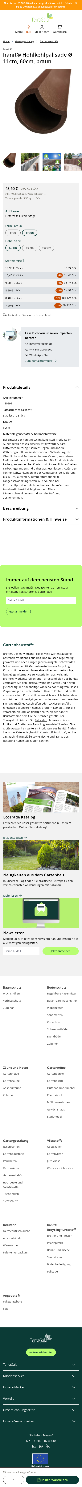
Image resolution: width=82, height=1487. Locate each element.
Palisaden (41, 720)
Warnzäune (10, 1245)
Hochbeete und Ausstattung (13, 1184)
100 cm (46, 248)
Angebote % (12, 1295)
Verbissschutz (12, 1000)
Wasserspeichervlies (60, 1168)
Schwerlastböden (58, 1029)
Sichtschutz (10, 1201)
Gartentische (55, 1081)
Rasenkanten (11, 1146)
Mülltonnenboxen (58, 1102)
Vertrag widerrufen (41, 1352)
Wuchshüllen (11, 993)
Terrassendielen (52, 678)
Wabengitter (55, 1008)
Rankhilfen (10, 1161)
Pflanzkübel (54, 1095)
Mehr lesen (10, 895)
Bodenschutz (56, 987)
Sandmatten (55, 1015)
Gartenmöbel (56, 1068)
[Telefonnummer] (48, 1447)
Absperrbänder (13, 1238)
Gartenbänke (55, 1073)
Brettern (8, 678)
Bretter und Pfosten (59, 1235)
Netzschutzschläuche (16, 1231)
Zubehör (8, 1008)
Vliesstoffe (54, 1141)
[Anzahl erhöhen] (20, 1480)
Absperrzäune (12, 1088)
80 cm (30, 248)
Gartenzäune (11, 1081)
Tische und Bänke (52, 736)
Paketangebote (12, 1301)
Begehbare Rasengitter (61, 993)
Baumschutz (12, 987)
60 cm (13, 248)
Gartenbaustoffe (13, 1154)
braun (30, 232)
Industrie (9, 1225)
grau (13, 232)
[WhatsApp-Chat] (41, 1447)
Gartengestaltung (15, 1141)
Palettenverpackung (15, 1252)
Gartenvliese (55, 1154)
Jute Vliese (53, 1161)
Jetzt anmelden (18, 611)
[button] (79, 162)
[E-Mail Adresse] (34, 1447)
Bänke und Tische (58, 1250)
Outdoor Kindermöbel (61, 1088)
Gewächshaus (56, 1109)
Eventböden (54, 1036)
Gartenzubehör (13, 1175)
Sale (5, 1308)
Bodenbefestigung (59, 1264)
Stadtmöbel (54, 1116)
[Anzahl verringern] (7, 1480)
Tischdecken (11, 1194)
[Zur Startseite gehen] (43, 16)
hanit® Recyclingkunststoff (61, 1227)
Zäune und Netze (15, 1068)
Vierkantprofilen (25, 678)
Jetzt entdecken (13, 837)
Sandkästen (54, 1257)
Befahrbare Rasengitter (62, 1000)
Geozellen (53, 1022)
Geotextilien (54, 1146)
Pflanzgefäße (23, 736)
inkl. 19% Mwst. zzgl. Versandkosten (24, 193)
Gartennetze (11, 1073)
